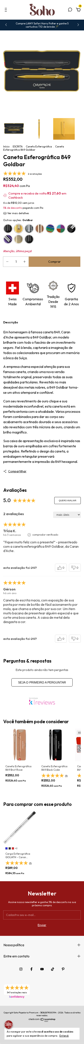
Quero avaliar (67, 500)
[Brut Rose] (39, 228)
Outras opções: (18, 220)
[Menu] (6, 10)
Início (6, 146)
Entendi (64, 1035)
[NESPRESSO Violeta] (8, 239)
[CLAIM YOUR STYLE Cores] (50, 228)
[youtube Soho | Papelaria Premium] (42, 969)
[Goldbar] (18, 228)
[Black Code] (8, 228)
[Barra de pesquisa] (70, 10)
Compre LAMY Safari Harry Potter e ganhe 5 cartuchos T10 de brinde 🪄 (42, 25)
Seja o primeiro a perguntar (42, 682)
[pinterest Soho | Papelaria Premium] (63, 969)
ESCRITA (18, 146)
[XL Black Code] (29, 239)
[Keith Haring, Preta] (29, 228)
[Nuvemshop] (42, 1021)
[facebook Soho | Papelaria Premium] (31, 969)
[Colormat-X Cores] (60, 228)
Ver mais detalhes (18, 213)
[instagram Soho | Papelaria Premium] (21, 969)
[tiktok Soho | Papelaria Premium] (52, 969)
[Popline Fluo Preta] (71, 228)
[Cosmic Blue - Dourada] (18, 239)
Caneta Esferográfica (39, 146)
